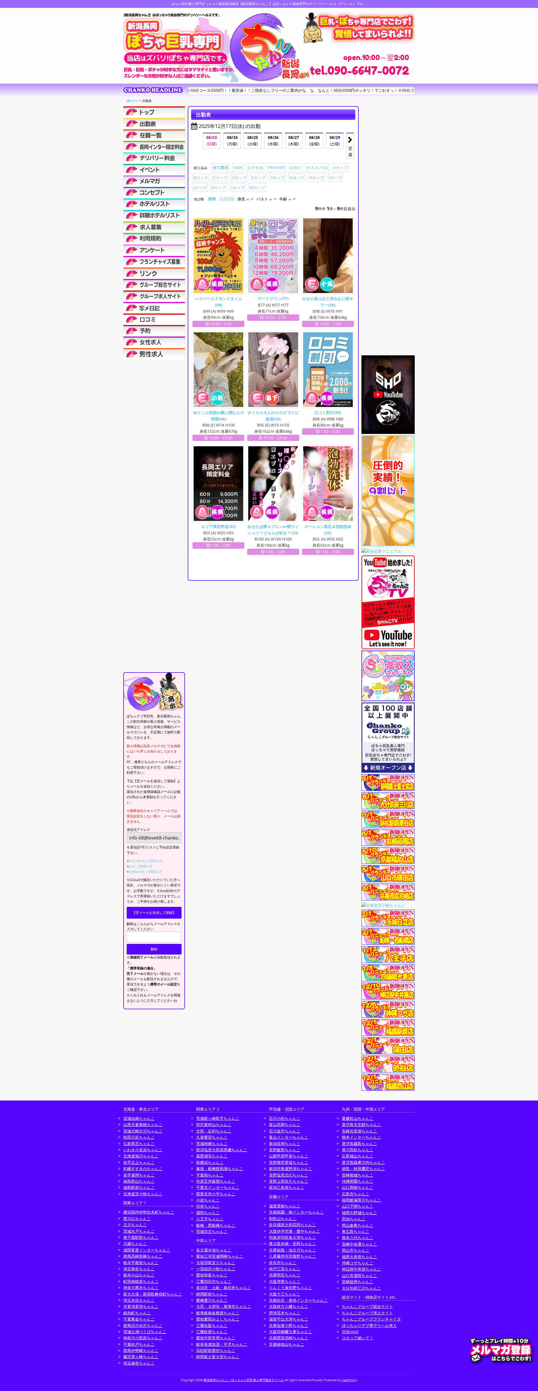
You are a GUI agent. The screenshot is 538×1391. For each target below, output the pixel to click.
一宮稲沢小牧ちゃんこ (215, 1268)
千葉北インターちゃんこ (217, 1187)
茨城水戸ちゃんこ (139, 1231)
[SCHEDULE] (154, 123)
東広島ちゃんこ (355, 1231)
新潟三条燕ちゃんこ (286, 1187)
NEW (237, 167)
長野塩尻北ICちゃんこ (288, 1175)
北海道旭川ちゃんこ (141, 1156)
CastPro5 (348, 1380)
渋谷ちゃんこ (208, 1206)
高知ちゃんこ (353, 1218)
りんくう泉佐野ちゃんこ (290, 1287)
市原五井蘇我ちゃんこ (215, 1181)
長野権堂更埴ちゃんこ (288, 1162)
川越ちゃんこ (135, 1243)
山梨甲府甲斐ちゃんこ (288, 1156)
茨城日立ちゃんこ (212, 1231)
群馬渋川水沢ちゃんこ (143, 1325)
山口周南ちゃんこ (357, 1187)
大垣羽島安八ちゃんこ (215, 1262)
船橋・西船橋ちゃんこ (215, 1225)
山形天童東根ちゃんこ (143, 1124)
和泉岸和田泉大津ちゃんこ (292, 1237)
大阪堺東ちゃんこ (284, 1281)
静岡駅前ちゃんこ (212, 1294)
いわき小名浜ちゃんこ (143, 1149)
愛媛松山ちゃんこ (357, 1118)
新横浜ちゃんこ (210, 1162)
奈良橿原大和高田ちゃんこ (292, 1224)
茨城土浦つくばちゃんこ (144, 1331)
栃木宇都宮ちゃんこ (141, 1262)
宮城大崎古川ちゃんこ (143, 1131)
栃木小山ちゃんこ (139, 1275)
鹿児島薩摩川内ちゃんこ (363, 1162)
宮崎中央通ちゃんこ (359, 1244)
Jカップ (200, 187)
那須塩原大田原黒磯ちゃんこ (221, 1149)
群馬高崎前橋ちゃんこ (143, 1256)
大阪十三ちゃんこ (284, 1294)
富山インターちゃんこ (288, 1137)
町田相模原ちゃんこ (141, 1281)
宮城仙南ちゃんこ (139, 1118)
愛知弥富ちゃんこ (212, 1275)
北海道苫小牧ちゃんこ (143, 1193)
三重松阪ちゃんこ (212, 1325)
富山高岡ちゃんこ (284, 1124)
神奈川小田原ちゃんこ (143, 1337)
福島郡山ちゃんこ (139, 1181)
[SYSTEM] (154, 146)
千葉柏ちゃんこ (210, 1175)
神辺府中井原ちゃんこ (361, 1269)
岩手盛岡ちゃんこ (139, 1175)
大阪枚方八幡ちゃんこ (288, 1306)
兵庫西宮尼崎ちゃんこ (288, 1337)
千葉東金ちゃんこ (139, 1319)
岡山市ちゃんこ (355, 1250)
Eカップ (259, 177)
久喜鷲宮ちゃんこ (212, 1137)
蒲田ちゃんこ (208, 1212)
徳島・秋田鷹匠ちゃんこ (363, 1168)
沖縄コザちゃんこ (357, 1263)
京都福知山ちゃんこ (286, 1344)
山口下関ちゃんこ (357, 1206)
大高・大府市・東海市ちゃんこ (223, 1306)
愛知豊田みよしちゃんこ (217, 1319)
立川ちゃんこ (135, 1224)
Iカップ (335, 177)
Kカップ (219, 187)
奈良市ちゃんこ (282, 1262)
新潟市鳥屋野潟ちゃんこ (290, 1168)
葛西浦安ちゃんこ (212, 1156)
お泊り (296, 167)
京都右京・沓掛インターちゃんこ (298, 1300)
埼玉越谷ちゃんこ (139, 1363)
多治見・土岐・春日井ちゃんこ (223, 1287)
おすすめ (255, 167)
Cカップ (220, 177)
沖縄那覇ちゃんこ (357, 1181)
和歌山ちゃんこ (282, 1218)
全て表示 (220, 167)
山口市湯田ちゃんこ (359, 1275)
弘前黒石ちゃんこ (139, 1143)
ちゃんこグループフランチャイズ (371, 1319)
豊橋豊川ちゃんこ (212, 1300)
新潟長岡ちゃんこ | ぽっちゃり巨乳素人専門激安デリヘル (243, 1380)
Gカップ (297, 177)
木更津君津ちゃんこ (141, 1306)
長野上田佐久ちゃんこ (288, 1181)
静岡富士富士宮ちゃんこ (217, 1356)
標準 (212, 199)
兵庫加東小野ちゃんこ (288, 1325)
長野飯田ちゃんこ (284, 1149)
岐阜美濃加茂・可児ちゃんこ (221, 1344)
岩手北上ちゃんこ (139, 1162)
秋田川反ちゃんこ (139, 1137)
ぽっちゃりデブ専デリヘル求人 (369, 1325)
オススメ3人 (317, 167)
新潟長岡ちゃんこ (284, 1143)
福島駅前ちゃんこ (139, 1187)
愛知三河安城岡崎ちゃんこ (219, 1256)
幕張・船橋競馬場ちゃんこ (219, 1168)
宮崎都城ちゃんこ (357, 1175)
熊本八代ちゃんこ (357, 1237)
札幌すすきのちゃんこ (143, 1168)
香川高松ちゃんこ (357, 1149)
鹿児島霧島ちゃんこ (359, 1143)
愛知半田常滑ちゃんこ (215, 1337)
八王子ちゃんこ (210, 1218)
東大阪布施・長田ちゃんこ (292, 1243)
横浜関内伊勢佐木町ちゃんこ (148, 1212)
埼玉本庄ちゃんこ (139, 1300)
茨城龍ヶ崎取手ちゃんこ (217, 1118)
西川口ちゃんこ (137, 1218)
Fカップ (278, 177)
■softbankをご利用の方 (144, 871)
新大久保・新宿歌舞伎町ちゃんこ (152, 1294)
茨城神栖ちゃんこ (212, 1143)
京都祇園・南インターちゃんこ (296, 1212)
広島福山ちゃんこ (357, 1156)
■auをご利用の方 (140, 866)
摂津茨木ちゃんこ (284, 1312)
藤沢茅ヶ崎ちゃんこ (141, 1356)
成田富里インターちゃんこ (146, 1250)
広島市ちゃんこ (355, 1193)
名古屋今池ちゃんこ (213, 1250)
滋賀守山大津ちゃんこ (288, 1319)
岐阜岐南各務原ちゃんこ (217, 1312)
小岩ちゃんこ (208, 1200)
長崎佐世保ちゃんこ (359, 1131)
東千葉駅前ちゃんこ (141, 1237)
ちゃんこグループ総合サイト (367, 1306)
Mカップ (257, 187)
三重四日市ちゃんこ (213, 1281)
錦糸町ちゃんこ (137, 1312)
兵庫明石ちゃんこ (284, 1275)
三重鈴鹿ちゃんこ (212, 1331)
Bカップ (201, 177)
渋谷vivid (350, 1331)
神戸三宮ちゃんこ (284, 1268)
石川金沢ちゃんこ (284, 1131)
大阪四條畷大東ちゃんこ (290, 1331)
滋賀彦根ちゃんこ (284, 1206)
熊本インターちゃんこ (361, 1137)
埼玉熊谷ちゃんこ (139, 1268)
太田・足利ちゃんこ (213, 1131)
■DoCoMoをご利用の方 (145, 861)
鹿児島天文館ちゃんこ (361, 1124)
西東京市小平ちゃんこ (215, 1193)
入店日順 (227, 199)
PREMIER (276, 167)
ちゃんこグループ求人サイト (367, 1312)
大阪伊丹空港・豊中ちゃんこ (294, 1231)
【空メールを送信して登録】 (154, 912)
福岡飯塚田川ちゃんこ (361, 1200)
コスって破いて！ (357, 1337)
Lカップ (238, 187)
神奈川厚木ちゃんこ (141, 1287)
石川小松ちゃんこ (284, 1118)
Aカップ (340, 167)
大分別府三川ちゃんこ (361, 1288)
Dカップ (239, 177)
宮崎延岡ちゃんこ (357, 1281)
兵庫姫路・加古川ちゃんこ (292, 1250)
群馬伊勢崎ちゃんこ (141, 1350)
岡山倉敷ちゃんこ (357, 1225)
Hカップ (316, 177)
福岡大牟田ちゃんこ (359, 1256)
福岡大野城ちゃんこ (359, 1212)
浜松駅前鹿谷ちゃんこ (215, 1350)
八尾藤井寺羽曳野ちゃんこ (292, 1256)
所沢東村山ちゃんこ (213, 1124)
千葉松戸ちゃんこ (139, 1344)
